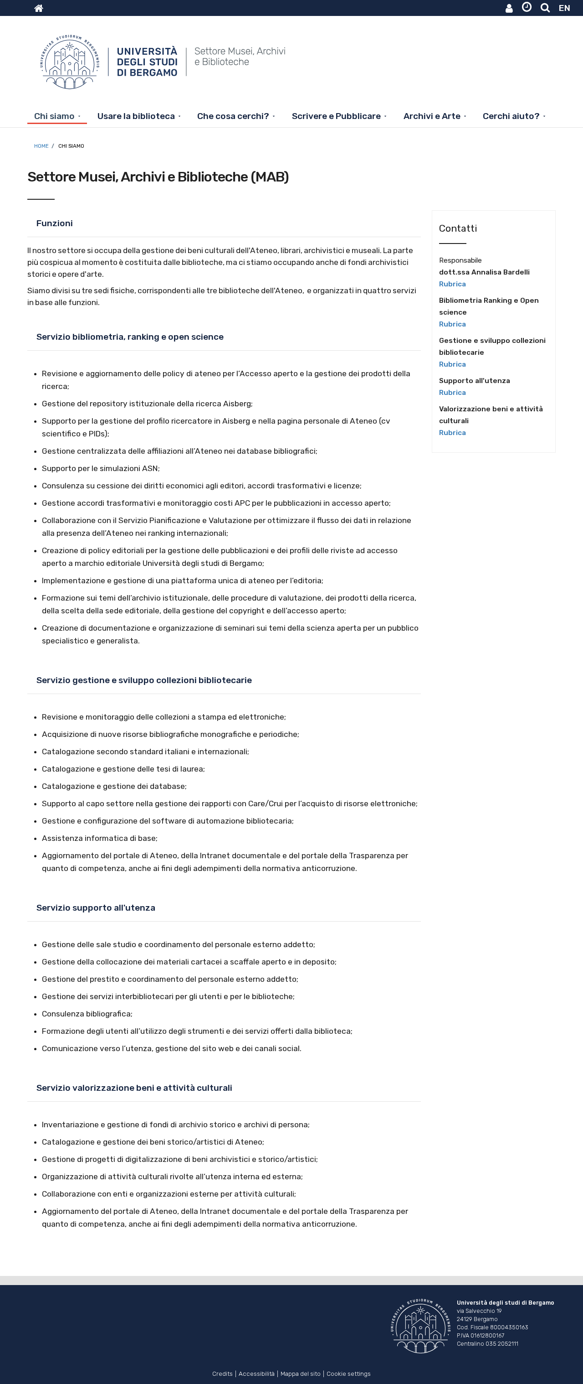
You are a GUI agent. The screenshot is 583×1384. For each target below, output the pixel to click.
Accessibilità (257, 1373)
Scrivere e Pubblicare (336, 116)
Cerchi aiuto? (511, 116)
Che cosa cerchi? (233, 116)
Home (41, 146)
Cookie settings (349, 1373)
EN (564, 8)
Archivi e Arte (432, 116)
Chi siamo (54, 116)
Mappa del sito (301, 1373)
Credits (222, 1373)
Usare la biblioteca (136, 116)
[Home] (163, 66)
